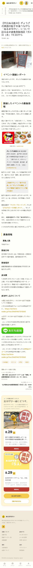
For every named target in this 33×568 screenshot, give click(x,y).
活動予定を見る (16, 501)
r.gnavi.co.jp (19, 146)
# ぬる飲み (5, 362)
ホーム (2, 10)
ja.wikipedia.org (11, 167)
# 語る (27, 362)
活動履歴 (5, 10)
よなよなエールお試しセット (12, 207)
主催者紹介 (5, 547)
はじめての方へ (16, 496)
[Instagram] (3, 526)
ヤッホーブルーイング (17, 205)
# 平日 (20, 362)
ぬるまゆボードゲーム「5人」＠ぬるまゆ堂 (16, 479)
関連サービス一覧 (7, 537)
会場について (5, 550)
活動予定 (4, 534)
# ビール (13, 362)
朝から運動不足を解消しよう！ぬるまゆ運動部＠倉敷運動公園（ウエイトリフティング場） (15, 439)
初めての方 (21, 3)
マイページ (26, 3)
